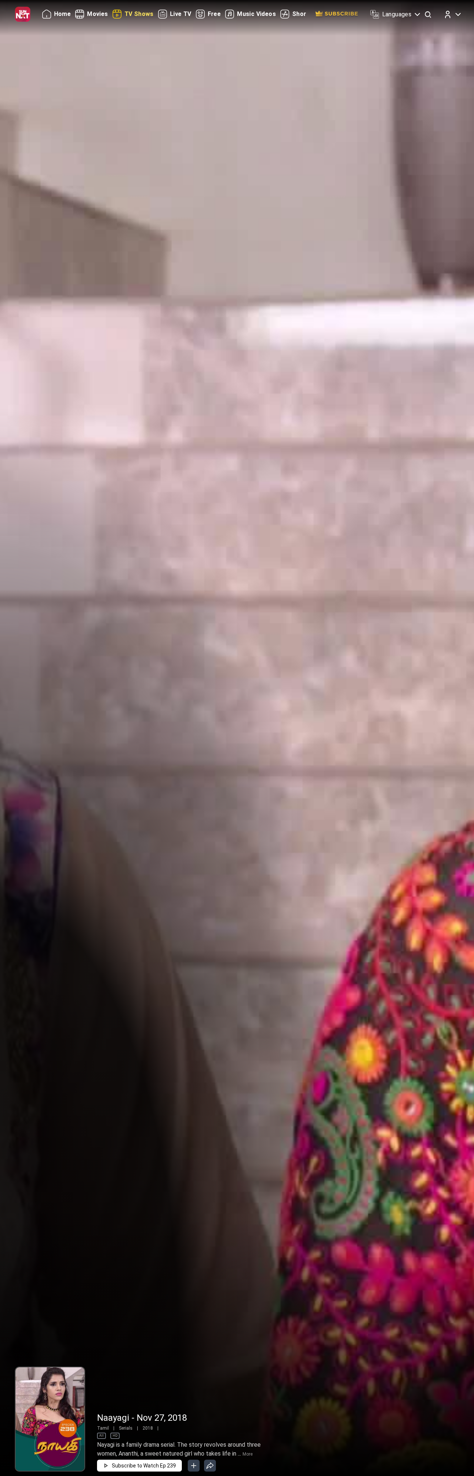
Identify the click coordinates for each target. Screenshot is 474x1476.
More (248, 1454)
